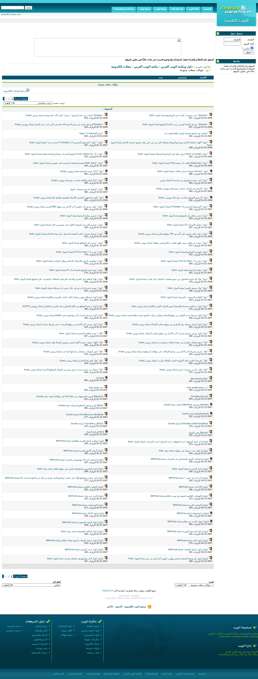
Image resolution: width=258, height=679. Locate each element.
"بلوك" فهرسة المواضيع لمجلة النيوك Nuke (188, 252)
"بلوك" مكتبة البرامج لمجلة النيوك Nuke (190, 270)
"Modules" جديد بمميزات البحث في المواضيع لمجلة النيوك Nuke (178, 115)
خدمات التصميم (13, 630)
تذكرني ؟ (246, 48)
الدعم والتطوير (40, 639)
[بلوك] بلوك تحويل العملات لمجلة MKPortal (188, 549)
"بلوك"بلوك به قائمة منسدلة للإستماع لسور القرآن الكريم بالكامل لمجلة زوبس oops (169, 306)
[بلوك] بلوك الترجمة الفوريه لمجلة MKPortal (187, 531)
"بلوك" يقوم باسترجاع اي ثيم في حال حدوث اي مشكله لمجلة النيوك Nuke (69, 288)
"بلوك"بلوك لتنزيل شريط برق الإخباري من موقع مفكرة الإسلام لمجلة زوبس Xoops (170, 324)
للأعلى (110, 606)
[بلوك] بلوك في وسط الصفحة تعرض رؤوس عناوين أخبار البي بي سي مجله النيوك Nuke (168, 558)
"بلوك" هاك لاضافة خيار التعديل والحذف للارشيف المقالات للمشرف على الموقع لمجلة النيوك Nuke (58, 279)
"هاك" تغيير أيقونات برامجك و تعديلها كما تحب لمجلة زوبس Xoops (73, 351)
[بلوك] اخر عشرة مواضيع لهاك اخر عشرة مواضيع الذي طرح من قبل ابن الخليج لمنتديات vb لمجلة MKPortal (54, 478)
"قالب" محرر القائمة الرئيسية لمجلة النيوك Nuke (81, 333)
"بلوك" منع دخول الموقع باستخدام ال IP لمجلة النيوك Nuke (76, 270)
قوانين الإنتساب (92, 673)
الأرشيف (118, 606)
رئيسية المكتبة (92, 626)
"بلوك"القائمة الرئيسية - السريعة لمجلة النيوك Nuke (184, 297)
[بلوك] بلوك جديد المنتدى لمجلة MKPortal (84, 549)
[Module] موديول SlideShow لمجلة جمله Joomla (186, 404)
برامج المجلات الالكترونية (14, 91)
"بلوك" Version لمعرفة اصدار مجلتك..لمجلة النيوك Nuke (183, 171)
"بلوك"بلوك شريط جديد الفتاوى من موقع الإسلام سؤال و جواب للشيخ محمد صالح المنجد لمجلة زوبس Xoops (158, 315)
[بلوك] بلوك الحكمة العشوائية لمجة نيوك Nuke (82, 531)
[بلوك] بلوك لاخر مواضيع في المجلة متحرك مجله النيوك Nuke (75, 558)
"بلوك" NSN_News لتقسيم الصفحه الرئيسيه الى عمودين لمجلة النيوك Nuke (68, 163)
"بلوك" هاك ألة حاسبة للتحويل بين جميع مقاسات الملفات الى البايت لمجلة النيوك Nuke (168, 279)
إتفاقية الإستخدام (111, 673)
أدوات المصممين (91, 635)
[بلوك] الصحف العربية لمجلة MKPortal (190, 505)
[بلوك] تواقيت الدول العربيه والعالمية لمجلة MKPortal (80, 441)
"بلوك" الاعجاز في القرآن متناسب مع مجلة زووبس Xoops (182, 188)
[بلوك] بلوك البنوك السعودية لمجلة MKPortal (82, 522)
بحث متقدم (15, 14)
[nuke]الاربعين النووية (198, 432)
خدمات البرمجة (14, 626)
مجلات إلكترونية (92, 644)
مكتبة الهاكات (66, 635)
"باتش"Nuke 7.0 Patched (91, 133)
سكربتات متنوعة (91, 639)
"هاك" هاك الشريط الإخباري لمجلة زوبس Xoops (81, 360)
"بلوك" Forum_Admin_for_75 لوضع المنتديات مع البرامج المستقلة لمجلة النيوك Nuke (64, 154)
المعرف (250, 39)
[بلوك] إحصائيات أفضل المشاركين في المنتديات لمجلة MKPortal (180, 459)
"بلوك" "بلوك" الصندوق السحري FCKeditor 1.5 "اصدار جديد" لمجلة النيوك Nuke (66, 142)
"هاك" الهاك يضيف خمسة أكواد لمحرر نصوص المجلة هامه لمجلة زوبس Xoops (67, 342)
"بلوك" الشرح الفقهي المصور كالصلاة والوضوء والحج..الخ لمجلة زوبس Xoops (68, 197)
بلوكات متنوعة (92, 648)
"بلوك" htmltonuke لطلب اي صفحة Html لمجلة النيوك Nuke (180, 163)
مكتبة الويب (166, 673)
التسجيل (4, 14)
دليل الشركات (151, 673)
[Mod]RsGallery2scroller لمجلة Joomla (84, 414)
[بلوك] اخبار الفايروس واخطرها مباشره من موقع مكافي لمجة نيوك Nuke (70, 469)
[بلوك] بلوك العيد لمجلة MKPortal (192, 540)
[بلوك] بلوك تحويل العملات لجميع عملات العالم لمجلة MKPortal (74, 540)
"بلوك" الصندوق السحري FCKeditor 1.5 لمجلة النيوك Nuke (180, 206)
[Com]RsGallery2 (199, 396)
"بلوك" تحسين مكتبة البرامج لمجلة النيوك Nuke (81, 215)
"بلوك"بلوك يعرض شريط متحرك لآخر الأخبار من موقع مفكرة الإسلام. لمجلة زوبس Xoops (167, 333)
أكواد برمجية (66, 630)
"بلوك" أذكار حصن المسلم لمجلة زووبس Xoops (82, 171)
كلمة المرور (248, 43)
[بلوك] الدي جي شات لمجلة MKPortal (86, 496)
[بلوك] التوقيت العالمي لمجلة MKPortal (85, 487)
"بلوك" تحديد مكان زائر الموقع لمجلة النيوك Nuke (185, 215)
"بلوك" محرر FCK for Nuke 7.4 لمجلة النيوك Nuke (184, 261)
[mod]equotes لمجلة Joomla (195, 413)
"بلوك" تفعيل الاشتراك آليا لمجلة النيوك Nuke (187, 225)
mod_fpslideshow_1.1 (197, 387)
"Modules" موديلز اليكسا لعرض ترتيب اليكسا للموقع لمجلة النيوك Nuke (175, 124)
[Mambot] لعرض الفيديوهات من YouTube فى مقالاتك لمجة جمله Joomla (69, 396)
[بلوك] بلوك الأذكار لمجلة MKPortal (88, 513)
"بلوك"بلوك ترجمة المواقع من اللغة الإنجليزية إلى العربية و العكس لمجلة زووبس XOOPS (62, 306)
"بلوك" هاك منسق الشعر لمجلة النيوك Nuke (187, 288)
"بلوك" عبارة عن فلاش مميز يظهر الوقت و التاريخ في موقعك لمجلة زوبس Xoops (171, 243)
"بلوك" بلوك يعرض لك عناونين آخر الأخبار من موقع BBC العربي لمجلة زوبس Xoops (65, 206)
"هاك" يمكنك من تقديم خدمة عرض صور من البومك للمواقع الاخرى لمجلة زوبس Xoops (63, 369)
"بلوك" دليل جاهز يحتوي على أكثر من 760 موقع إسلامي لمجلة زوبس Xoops (173, 234)
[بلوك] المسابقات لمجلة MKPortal (87, 505)
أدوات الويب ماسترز (90, 630)
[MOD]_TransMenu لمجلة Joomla (87, 423)
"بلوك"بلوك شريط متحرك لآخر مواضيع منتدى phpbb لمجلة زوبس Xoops (69, 315)
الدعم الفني (58, 673)
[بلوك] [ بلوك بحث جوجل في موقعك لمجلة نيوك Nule (183, 450)
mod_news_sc (96, 387)
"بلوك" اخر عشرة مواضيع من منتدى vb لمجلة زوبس (184, 180)
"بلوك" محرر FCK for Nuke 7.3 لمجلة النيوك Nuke (79, 252)
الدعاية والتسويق (39, 635)
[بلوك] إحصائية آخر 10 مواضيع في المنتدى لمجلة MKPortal (76, 460)
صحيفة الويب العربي (185, 673)
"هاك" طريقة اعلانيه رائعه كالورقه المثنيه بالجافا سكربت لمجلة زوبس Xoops (173, 360)
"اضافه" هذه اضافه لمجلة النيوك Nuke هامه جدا (186, 133)
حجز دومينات (41, 648)
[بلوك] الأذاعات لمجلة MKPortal (193, 487)
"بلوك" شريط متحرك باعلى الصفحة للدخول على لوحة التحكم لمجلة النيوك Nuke (66, 234)
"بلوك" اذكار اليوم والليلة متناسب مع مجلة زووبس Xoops (77, 180)
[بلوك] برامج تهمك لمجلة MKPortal (193, 513)
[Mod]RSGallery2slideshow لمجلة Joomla (188, 423)
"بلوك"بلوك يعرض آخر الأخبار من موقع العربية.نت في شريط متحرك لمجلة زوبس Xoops (63, 324)
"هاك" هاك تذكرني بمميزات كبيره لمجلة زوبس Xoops (183, 369)
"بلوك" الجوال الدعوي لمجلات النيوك (86, 189)
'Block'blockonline (199, 378)
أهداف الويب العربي (132, 673)
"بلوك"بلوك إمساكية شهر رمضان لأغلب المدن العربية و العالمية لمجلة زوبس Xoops (65, 297)
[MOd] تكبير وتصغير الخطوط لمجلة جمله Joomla (80, 405)
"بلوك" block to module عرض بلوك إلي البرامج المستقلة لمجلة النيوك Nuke (173, 154)
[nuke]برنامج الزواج (95, 432)
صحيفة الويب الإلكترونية (135, 606)
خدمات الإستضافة (39, 652)
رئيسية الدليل (41, 626)
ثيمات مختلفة (93, 652)
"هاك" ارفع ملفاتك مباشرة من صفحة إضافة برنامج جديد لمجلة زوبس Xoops (173, 342)
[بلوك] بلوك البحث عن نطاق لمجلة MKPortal (188, 521)
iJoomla (100, 378)
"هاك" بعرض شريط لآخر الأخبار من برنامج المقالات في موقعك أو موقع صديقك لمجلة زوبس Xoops (163, 351)
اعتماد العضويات (74, 673)
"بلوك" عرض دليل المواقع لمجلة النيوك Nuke (82, 243)
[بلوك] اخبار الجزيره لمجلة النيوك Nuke (190, 469)
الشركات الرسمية (39, 644)
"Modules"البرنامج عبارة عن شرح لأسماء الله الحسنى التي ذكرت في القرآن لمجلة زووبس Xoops (59, 124)
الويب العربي (201, 67)
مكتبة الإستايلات (65, 626)
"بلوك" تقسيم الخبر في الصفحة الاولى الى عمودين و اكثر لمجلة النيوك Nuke (68, 225)
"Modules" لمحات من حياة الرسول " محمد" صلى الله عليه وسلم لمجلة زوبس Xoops (64, 115)
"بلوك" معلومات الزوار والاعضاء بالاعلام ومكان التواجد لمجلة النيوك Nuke (69, 261)
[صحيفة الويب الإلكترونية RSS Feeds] (149, 606)
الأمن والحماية (41, 630)
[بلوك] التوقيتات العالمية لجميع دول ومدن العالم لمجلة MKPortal (179, 496)
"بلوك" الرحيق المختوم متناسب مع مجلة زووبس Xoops (183, 197)
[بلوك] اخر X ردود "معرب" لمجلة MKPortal (188, 478)
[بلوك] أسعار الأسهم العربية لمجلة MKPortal (83, 450)
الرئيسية (202, 673)
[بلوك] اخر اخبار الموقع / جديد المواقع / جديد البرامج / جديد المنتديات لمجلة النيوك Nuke (168, 441)
